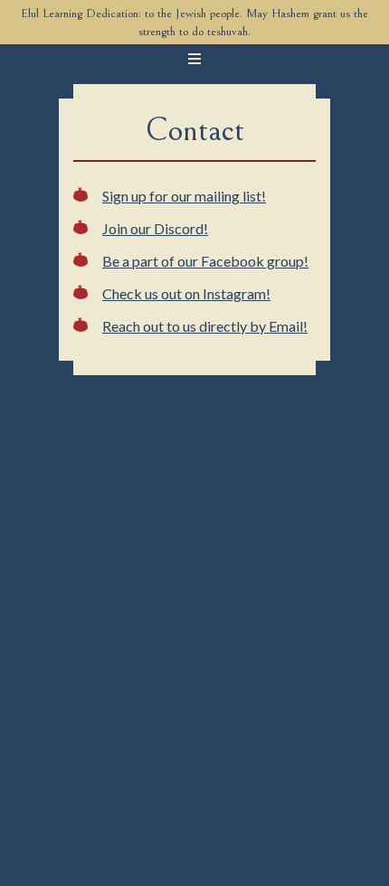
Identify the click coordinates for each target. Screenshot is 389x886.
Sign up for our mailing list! (184, 195)
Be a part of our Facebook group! (205, 260)
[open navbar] (194, 58)
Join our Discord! (155, 228)
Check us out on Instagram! (186, 293)
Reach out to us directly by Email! (205, 326)
